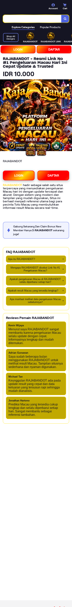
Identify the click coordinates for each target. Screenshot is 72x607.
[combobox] (32, 19)
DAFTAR (54, 49)
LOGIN (17, 49)
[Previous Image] (3, 115)
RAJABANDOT (12, 185)
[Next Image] (69, 115)
